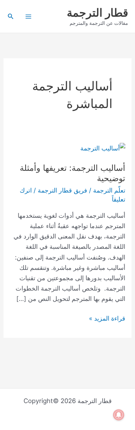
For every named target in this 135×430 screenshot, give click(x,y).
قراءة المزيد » (107, 317)
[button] (10, 16)
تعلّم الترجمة (109, 190)
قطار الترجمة (97, 12)
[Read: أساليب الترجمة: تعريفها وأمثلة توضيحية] (102, 147)
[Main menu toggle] (28, 16)
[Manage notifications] (118, 414)
